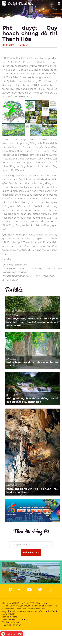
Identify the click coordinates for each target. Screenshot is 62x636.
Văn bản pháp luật (11, 622)
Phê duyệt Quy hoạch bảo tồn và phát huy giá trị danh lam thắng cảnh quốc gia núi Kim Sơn (32, 322)
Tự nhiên (23, 45)
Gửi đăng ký (31, 552)
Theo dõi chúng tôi (31, 531)
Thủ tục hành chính (11, 625)
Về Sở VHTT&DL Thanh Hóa (15, 619)
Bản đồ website (9, 617)
